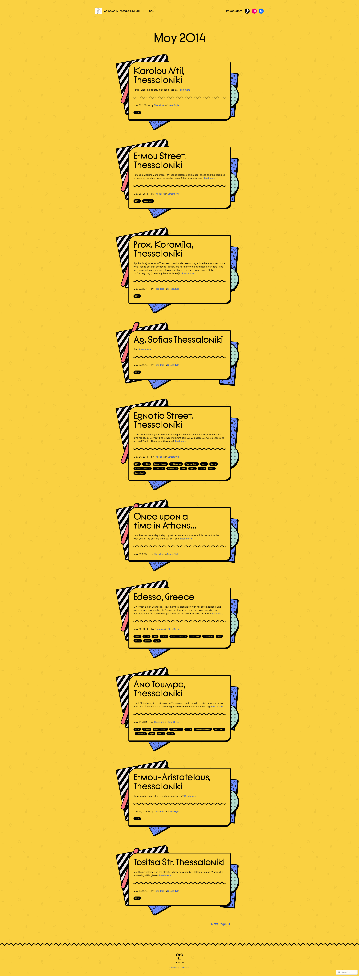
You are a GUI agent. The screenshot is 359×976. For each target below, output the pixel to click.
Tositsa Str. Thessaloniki (179, 862)
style (183, 468)
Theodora (159, 105)
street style (148, 201)
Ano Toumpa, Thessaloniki (159, 689)
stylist (211, 468)
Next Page (221, 924)
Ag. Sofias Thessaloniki (178, 339)
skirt (155, 636)
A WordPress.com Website (179, 968)
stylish (202, 468)
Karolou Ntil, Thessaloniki (159, 76)
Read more (184, 89)
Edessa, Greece (164, 597)
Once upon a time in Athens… (165, 521)
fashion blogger (160, 464)
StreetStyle (173, 105)
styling (192, 468)
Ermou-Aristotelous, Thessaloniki (172, 782)
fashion (147, 464)
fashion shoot (176, 464)
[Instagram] (254, 11)
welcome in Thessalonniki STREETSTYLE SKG (129, 11)
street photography (142, 468)
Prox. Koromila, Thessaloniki (163, 249)
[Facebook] (261, 11)
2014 (137, 112)
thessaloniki (140, 473)
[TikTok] (247, 11)
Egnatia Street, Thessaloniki (163, 420)
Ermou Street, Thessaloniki (160, 161)
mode (137, 636)
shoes (204, 464)
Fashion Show (191, 464)
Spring (213, 464)
